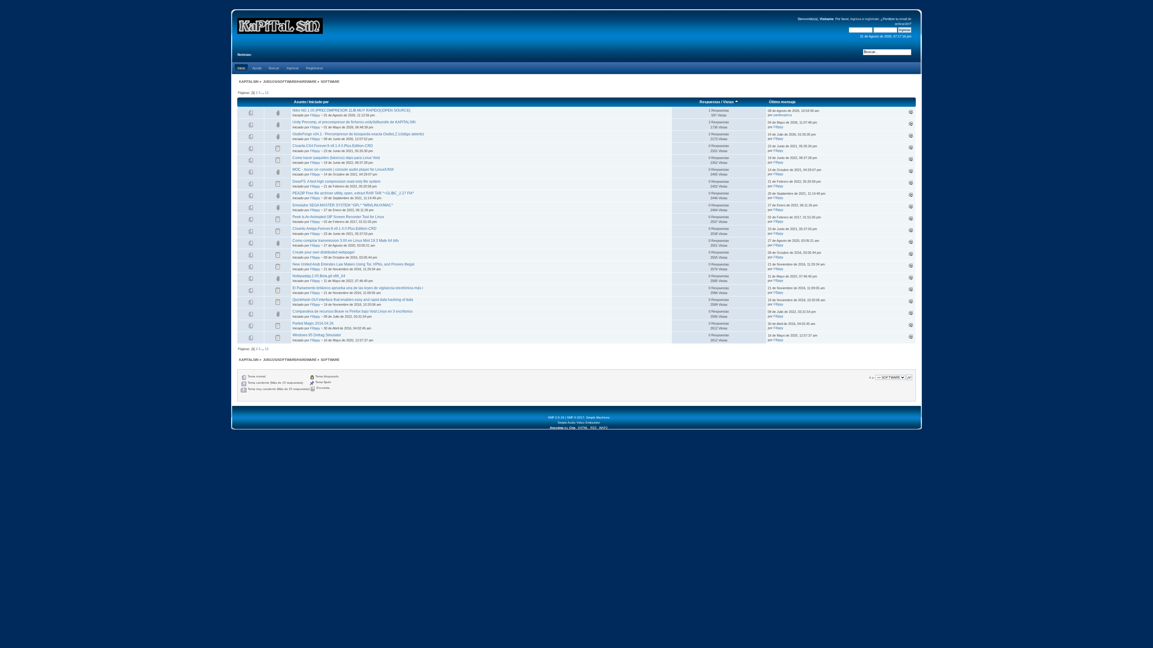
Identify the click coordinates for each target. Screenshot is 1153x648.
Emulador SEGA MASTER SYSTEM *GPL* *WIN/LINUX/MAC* (342, 205)
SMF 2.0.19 (556, 417)
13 (266, 92)
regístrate (872, 19)
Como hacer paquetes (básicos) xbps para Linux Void (336, 158)
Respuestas (710, 102)
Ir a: (872, 377)
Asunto (300, 102)
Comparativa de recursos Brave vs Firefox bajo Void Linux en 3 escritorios (352, 311)
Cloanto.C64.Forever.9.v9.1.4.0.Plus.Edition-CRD (332, 146)
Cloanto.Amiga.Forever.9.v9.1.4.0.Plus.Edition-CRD (334, 228)
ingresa (855, 19)
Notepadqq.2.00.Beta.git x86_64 (318, 276)
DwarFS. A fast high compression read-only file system (336, 181)
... (263, 92)
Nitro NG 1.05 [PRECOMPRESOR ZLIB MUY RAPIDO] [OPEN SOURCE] (351, 110)
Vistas (729, 102)
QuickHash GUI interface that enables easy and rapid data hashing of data (352, 300)
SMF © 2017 (575, 417)
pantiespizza (782, 115)
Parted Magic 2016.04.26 (313, 323)
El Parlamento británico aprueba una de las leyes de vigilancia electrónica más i (357, 288)
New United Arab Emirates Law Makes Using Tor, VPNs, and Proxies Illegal (353, 264)
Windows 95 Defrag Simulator (316, 335)
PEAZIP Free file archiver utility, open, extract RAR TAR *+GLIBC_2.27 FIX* (353, 193)
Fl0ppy (315, 115)
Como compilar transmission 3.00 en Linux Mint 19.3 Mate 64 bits (345, 240)
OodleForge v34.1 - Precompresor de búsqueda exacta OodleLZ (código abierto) (358, 134)
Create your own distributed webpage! (323, 252)
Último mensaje (782, 102)
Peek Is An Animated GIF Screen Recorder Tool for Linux (338, 217)
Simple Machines (598, 417)
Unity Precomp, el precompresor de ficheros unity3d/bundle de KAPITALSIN (354, 122)
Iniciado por (319, 102)
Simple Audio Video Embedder (579, 422)
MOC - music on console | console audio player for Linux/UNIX (343, 169)
